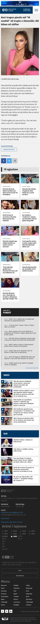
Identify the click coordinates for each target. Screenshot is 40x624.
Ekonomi (3, 585)
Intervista (17, 602)
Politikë (16, 585)
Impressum (5, 518)
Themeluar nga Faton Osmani (12, 522)
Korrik (20, 536)
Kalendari (29, 593)
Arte (27, 591)
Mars (4, 541)
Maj (3, 546)
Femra (3, 605)
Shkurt (4, 538)
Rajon (3, 599)
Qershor (5, 549)
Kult (15, 591)
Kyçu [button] (20, 570)
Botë (27, 596)
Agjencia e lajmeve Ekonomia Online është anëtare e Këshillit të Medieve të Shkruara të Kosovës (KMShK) (23, 619)
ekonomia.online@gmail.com (12, 512)
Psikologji (4, 602)
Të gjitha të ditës (32, 368)
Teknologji (29, 602)
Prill (3, 544)
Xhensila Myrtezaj (9, 149)
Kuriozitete (4, 596)
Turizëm (16, 596)
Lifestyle (4, 591)
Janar (4, 536)
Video (28, 585)
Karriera (28, 605)
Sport (3, 588)
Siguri (15, 593)
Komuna (3, 593)
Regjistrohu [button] (20, 575)
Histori (16, 599)
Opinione (16, 588)
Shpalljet (16, 605)
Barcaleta (29, 599)
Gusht (20, 538)
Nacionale (29, 588)
